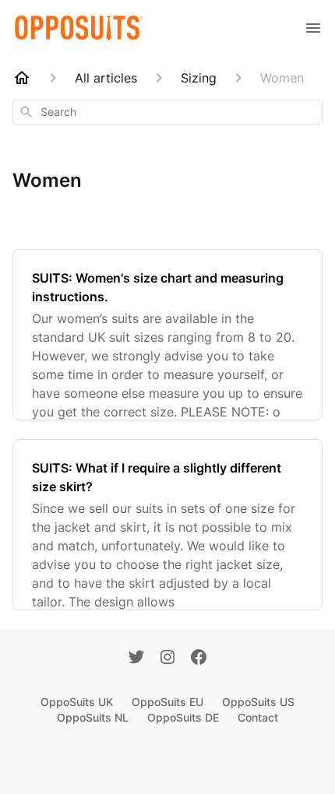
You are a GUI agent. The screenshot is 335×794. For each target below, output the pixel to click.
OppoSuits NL (93, 717)
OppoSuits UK (77, 701)
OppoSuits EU (167, 701)
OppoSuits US (258, 701)
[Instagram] (167, 658)
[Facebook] (198, 658)
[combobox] (167, 112)
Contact (258, 717)
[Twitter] (136, 658)
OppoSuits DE (183, 717)
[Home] (21, 78)
